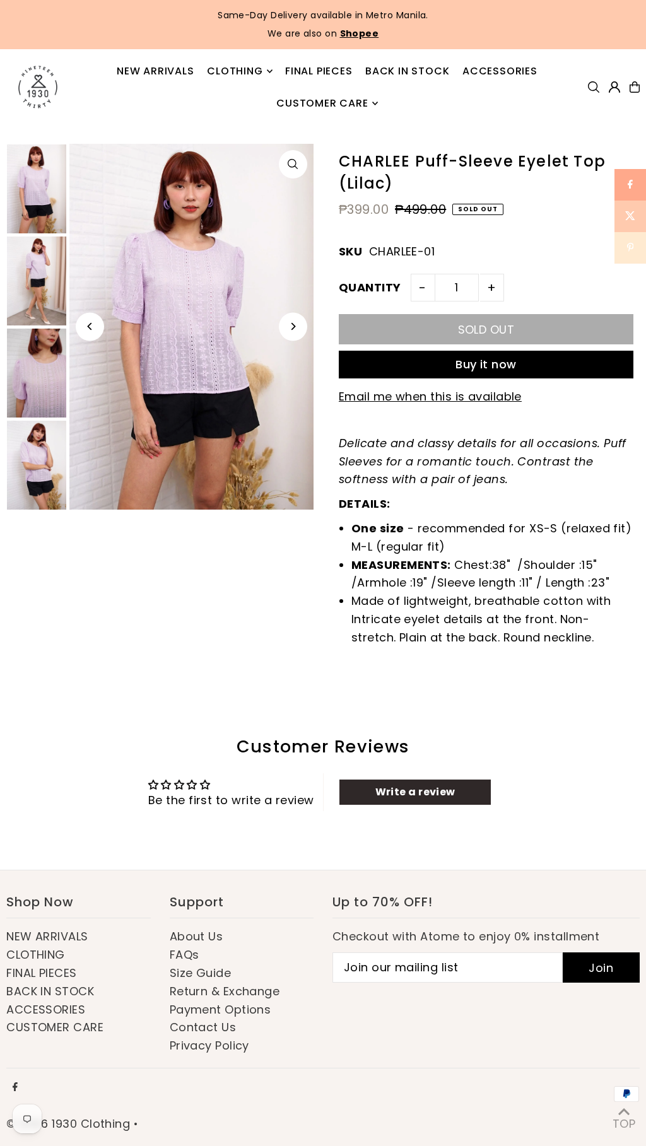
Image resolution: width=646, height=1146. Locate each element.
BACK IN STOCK (50, 991)
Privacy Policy (209, 1045)
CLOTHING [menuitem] (234, 71)
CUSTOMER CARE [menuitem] (322, 103)
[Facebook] (15, 1087)
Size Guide (201, 973)
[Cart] (635, 87)
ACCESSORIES (45, 1009)
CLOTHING (35, 954)
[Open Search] (593, 87)
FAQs (184, 954)
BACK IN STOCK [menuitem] (407, 71)
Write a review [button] (415, 792)
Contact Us (203, 1027)
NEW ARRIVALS (47, 936)
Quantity (370, 287)
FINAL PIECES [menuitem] (319, 71)
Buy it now (486, 364)
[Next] (293, 326)
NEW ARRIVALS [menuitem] (155, 71)
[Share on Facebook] (630, 185)
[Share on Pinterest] (630, 248)
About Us (196, 936)
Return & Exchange (225, 991)
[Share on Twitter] (630, 216)
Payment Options (220, 1009)
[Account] (614, 87)
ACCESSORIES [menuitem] (499, 71)
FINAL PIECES (41, 973)
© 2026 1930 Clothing (68, 1123)
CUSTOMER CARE (54, 1027)
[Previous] (90, 326)
